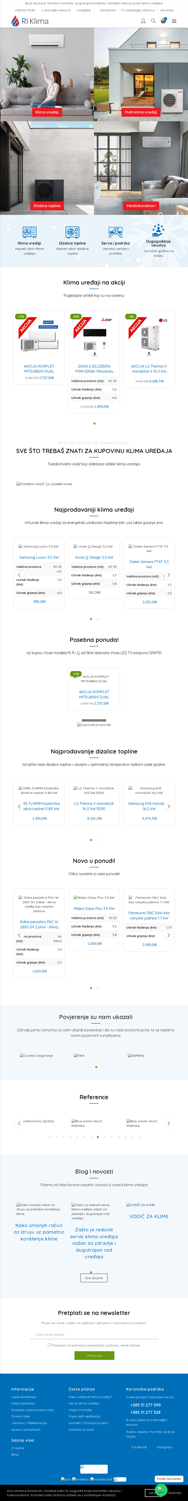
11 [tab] (118, 1137)
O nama (17, 1448)
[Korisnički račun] (143, 21)
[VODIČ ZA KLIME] (140, 1205)
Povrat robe (20, 1416)
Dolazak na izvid (81, 1429)
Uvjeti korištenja (23, 1397)
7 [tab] (91, 1137)
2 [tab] (96, 1067)
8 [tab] (98, 1137)
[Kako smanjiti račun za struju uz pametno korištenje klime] (39, 1209)
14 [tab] (139, 1137)
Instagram (164, 1447)
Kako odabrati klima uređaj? (90, 1397)
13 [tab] (132, 1137)
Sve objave (94, 1278)
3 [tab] (103, 1067)
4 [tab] (70, 1137)
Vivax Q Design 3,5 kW (94, 557)
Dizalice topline (47, 205)
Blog (14, 1454)
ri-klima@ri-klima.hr (56, 10)
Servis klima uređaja (84, 1403)
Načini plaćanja (23, 1403)
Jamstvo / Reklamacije (29, 1423)
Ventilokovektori (141, 205)
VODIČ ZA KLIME (149, 1216)
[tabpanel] (42, 1056)
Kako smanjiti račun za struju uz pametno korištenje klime (39, 1232)
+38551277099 (25, 10)
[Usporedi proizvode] (94, 729)
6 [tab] (84, 1137)
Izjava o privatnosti (25, 1429)
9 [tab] (105, 1137)
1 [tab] (89, 1067)
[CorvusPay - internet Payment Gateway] (94, 1469)
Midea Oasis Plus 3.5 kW (94, 908)
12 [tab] (125, 1137)
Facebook (139, 1447)
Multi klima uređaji (141, 112)
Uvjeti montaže (80, 1410)
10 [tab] (112, 1137)
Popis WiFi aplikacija (84, 1416)
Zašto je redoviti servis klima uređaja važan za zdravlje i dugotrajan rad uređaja (94, 1243)
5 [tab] (77, 1137)
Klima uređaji (47, 112)
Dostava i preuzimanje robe (32, 1410)
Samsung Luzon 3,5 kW (39, 557)
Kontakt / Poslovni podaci (88, 1423)
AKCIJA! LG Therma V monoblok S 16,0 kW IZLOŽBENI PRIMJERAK (149, 371)
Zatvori (153, 1493)
